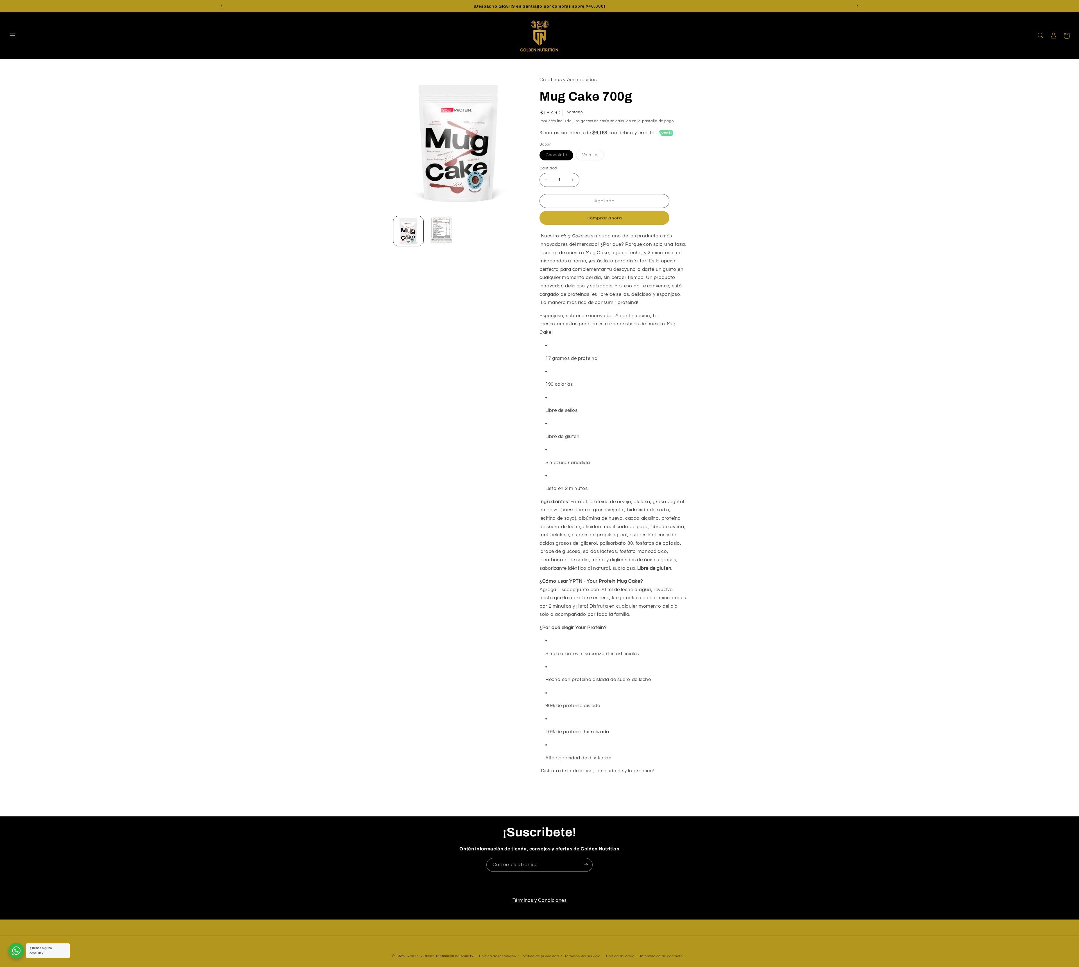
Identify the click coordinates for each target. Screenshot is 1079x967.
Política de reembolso (497, 956)
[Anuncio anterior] (221, 6)
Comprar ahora (604, 218)
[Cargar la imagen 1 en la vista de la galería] (408, 231)
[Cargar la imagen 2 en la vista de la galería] (442, 231)
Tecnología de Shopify (454, 955)
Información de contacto (661, 956)
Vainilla (593, 156)
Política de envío (620, 956)
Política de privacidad (540, 956)
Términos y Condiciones (540, 900)
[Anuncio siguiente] (857, 6)
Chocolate (559, 156)
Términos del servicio (582, 956)
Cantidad (548, 168)
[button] (12, 35)
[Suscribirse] (585, 865)
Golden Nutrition (421, 955)
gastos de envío (595, 121)
